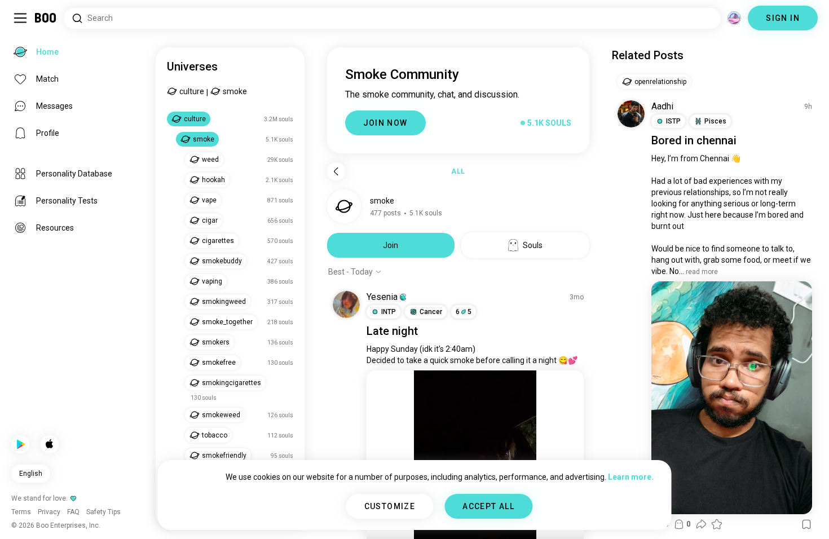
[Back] (336, 171)
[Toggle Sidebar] (20, 18)
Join (390, 245)
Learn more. (631, 476)
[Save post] (806, 524)
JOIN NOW (385, 122)
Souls (533, 245)
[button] (403, 297)
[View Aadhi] (631, 113)
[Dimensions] (734, 18)
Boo (46, 18)
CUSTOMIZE (390, 506)
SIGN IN (783, 18)
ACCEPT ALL (488, 506)
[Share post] (701, 524)
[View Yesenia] (346, 304)
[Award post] (716, 524)
